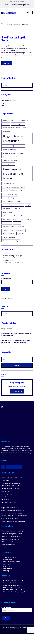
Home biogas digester (8, 164)
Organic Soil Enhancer (8, 508)
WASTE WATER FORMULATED (10, 483)
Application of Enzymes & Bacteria (12, 534)
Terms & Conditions (9, 557)
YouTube (15, 6)
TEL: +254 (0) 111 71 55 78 (17, 2)
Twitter (17, 6)
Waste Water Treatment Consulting (12, 531)
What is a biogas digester (9, 233)
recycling (28, 219)
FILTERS (4, 497)
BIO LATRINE (5, 491)
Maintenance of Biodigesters (10, 542)
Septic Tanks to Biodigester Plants (11, 536)
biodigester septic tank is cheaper (11, 127)
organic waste (6, 219)
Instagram (11, 6)
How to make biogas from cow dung (12, 201)
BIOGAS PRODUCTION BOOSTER (11, 477)
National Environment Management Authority (14, 215)
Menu (28, 12)
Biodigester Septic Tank (13, 39)
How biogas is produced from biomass (13, 173)
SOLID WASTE (5, 480)
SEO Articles (5, 106)
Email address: (6, 279)
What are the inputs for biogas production (13, 230)
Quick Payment (8, 568)
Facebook (13, 6)
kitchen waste (6, 208)
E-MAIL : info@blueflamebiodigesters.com (17, 4)
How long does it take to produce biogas (13, 187)
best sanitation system (22, 120)
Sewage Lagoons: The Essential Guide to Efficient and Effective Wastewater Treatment (15, 342)
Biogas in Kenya (6, 329)
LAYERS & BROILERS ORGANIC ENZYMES (14, 516)
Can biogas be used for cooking (10, 156)
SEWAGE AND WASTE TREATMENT (12, 513)
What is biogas (22, 233)
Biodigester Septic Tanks (9, 502)
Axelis (23, 631)
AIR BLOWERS (5, 499)
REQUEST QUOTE (17, 391)
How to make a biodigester (9, 198)
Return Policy (7, 566)
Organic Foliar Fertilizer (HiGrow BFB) (12, 510)
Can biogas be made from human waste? (13, 153)
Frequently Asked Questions (11, 562)
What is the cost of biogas (9, 237)
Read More (6, 63)
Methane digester (7, 212)
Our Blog (6, 571)
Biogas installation (19, 146)
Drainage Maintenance (8, 545)
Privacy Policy (7, 559)
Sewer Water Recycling (8, 505)
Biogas (24, 127)
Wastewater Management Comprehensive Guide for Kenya (16, 334)
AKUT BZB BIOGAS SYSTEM (10, 488)
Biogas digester (6, 131)
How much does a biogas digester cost (12, 190)
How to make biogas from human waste (13, 205)
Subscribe (17, 365)
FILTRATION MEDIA (7, 494)
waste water (21, 226)
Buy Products (7, 564)
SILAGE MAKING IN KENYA (9, 518)
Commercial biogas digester (10, 160)
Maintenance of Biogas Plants (10, 539)
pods (14, 219)
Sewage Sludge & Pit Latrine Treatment (13, 521)
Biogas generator (7, 146)
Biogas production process (9, 149)
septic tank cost (7, 223)
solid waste (17, 223)
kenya (27, 205)
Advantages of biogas (8, 120)
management (17, 208)
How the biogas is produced (10, 194)
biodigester (6, 124)
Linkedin (19, 6)
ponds (20, 219)
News (3, 103)
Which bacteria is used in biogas (11, 241)
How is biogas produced (9, 183)
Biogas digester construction (13, 138)
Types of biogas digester (9, 226)
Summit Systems (15, 631)
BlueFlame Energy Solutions (10, 100)
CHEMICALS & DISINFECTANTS (11, 486)
